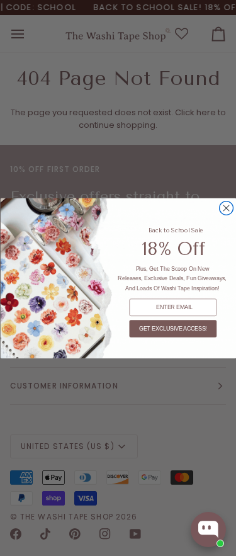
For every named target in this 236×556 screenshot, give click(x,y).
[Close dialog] (226, 208)
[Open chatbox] (208, 529)
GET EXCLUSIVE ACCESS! (172, 329)
